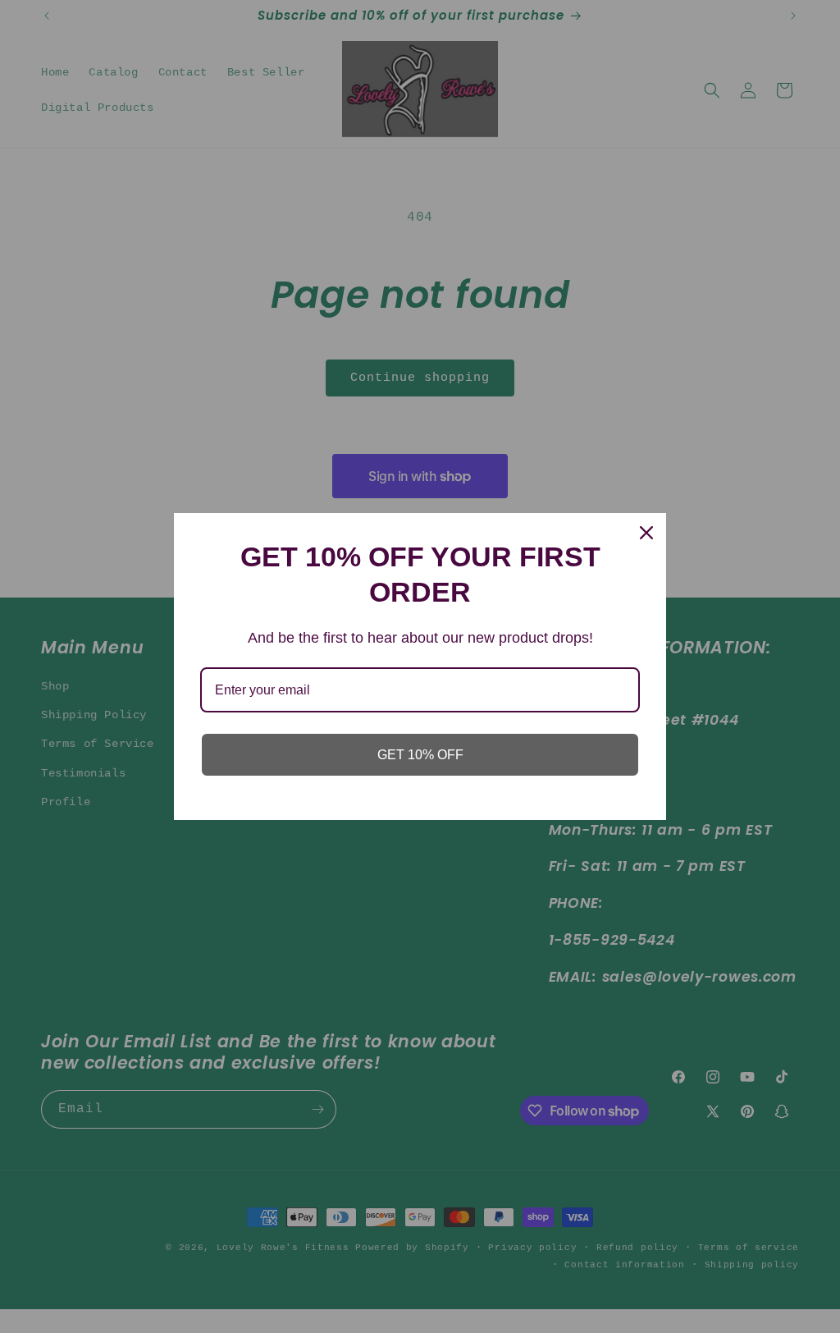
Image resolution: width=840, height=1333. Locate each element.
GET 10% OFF (420, 755)
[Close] (646, 532)
